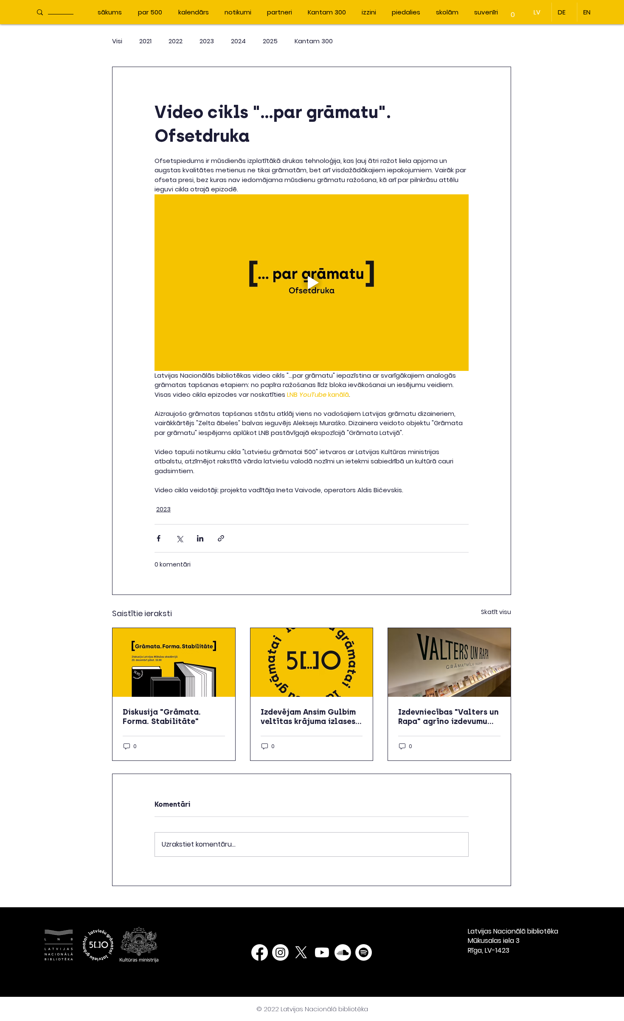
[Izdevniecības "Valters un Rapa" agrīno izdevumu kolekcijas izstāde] (449, 662)
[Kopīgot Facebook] (159, 538)
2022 (176, 40)
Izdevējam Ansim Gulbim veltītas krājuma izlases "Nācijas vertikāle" (308, 716)
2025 (270, 40)
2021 (145, 40)
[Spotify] (363, 952)
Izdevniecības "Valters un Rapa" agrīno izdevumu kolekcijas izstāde (448, 716)
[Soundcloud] (342, 952)
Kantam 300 (314, 40)
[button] (513, 11)
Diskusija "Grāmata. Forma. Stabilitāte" (162, 716)
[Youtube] (322, 952)
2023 (207, 40)
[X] (301, 952)
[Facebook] (259, 952)
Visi (117, 40)
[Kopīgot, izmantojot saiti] (221, 538)
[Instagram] (280, 952)
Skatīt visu (496, 612)
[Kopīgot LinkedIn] (200, 538)
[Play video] (312, 282)
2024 (238, 40)
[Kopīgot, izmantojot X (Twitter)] (179, 538)
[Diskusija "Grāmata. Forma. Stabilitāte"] (173, 662)
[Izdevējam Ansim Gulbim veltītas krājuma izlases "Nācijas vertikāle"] (311, 662)
